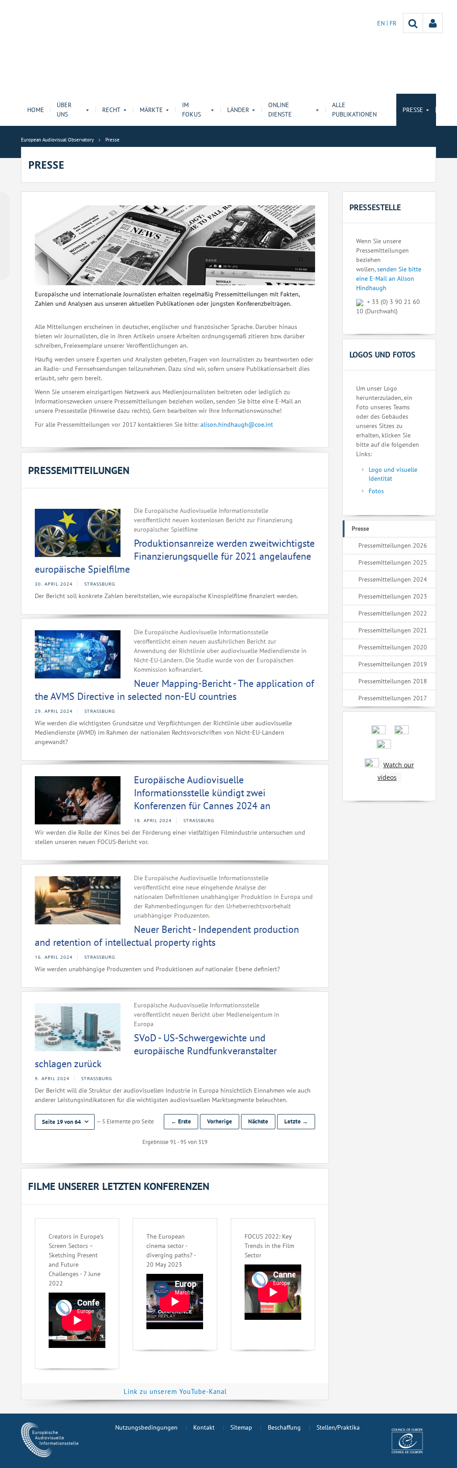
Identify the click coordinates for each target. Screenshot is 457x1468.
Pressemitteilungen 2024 (392, 579)
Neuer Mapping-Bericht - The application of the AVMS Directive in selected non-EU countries (174, 690)
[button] (65, 1122)
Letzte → (296, 1121)
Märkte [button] (151, 110)
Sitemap (241, 1427)
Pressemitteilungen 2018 (392, 681)
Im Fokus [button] (191, 109)
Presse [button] (413, 110)
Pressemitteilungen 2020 (392, 647)
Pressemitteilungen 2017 (392, 698)
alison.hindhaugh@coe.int (236, 424)
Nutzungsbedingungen (146, 1427)
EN (381, 23)
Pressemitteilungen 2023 (392, 596)
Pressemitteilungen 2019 (392, 664)
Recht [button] (111, 110)
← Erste (181, 1121)
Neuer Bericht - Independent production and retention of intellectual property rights (167, 935)
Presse (360, 528)
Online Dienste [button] (280, 109)
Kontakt (204, 1427)
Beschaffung (284, 1427)
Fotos (376, 491)
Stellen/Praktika (338, 1427)
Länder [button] (238, 110)
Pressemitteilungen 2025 (392, 562)
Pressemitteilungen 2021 (392, 630)
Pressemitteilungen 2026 (392, 545)
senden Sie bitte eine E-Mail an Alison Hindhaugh (388, 278)
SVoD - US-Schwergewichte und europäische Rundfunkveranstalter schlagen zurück (156, 1050)
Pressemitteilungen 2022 (392, 613)
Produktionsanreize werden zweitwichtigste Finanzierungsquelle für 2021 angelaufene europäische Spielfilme (175, 556)
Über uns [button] (64, 109)
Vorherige (219, 1121)
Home (35, 110)
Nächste (258, 1121)
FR (393, 23)
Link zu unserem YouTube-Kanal (175, 1391)
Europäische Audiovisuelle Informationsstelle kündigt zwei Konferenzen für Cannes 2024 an (202, 792)
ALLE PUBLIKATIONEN (354, 109)
